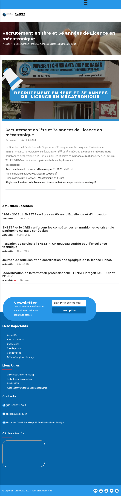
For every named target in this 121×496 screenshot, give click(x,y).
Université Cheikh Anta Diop (21, 374)
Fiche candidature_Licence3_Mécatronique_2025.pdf (35, 178)
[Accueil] (22, 15)
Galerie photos (14, 348)
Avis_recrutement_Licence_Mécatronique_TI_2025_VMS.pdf (39, 169)
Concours (11, 140)
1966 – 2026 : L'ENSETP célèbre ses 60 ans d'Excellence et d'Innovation (54, 214)
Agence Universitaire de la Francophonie (27, 388)
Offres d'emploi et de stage (20, 357)
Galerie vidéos (14, 353)
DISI (17, 490)
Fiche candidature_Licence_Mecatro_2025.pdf (31, 173)
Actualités (7, 218)
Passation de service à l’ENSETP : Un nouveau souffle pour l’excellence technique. (54, 245)
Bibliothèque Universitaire (19, 379)
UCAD (22, 490)
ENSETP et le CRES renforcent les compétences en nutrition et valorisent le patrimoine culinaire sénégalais (58, 229)
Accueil (6, 44)
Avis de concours (15, 339)
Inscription (69, 310)
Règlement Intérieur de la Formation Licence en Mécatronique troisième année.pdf (51, 182)
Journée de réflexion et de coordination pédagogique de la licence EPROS (57, 260)
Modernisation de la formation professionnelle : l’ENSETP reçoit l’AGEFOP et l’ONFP (58, 274)
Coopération (13, 344)
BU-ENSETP (13, 383)
